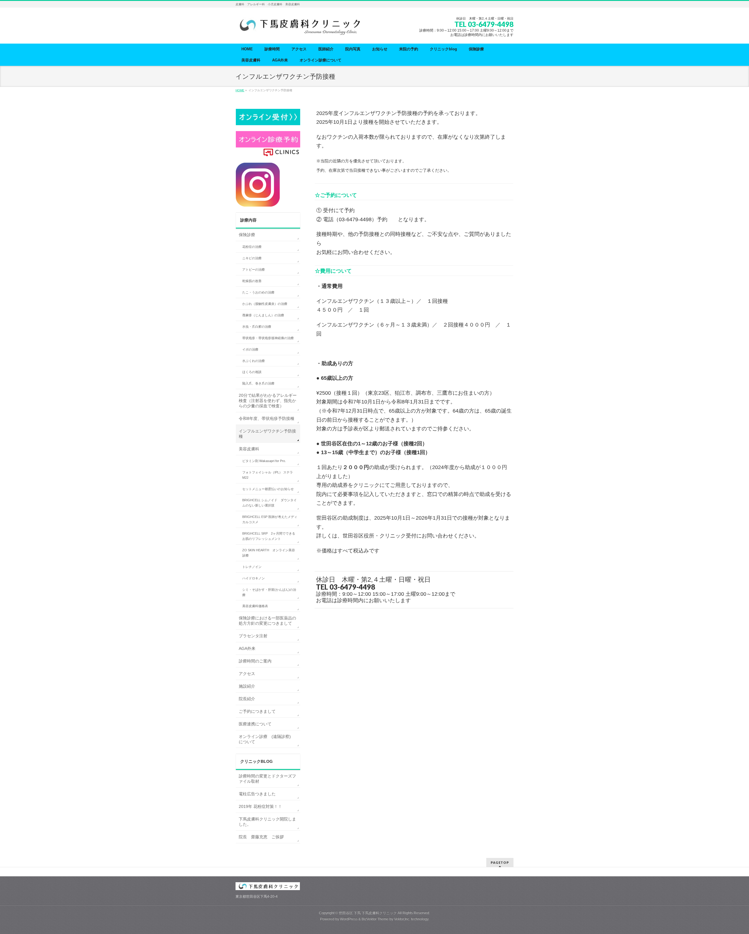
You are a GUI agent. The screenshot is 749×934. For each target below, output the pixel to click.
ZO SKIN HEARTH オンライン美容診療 (268, 552)
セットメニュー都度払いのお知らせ (268, 489)
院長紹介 (247, 698)
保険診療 (247, 234)
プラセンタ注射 (253, 635)
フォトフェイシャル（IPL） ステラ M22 (267, 475)
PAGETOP (500, 862)
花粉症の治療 (252, 246)
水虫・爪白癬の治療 (256, 326)
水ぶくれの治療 (253, 361)
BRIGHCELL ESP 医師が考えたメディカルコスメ (269, 519)
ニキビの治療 (252, 258)
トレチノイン (252, 567)
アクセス (247, 673)
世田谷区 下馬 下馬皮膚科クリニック (368, 913)
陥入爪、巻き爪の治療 (258, 383)
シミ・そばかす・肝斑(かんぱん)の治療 (269, 592)
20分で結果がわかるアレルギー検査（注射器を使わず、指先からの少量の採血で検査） (268, 400)
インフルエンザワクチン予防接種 (267, 434)
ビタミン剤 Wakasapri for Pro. (264, 461)
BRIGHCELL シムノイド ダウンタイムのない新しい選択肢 (269, 502)
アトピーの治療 (253, 269)
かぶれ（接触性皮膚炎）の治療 (264, 303)
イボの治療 (250, 349)
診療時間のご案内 (255, 661)
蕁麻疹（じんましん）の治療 (263, 315)
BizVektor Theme (375, 919)
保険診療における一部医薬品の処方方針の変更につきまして (267, 621)
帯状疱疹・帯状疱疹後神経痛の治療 (268, 338)
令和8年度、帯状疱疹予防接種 (266, 418)
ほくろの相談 (252, 372)
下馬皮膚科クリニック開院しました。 (267, 822)
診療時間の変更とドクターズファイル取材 (267, 779)
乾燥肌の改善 (252, 281)
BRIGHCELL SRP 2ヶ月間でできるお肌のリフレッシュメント (268, 536)
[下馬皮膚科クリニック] (301, 28)
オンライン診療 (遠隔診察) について (267, 739)
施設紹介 (247, 686)
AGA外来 (247, 648)
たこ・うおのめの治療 (258, 292)
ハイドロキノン (253, 578)
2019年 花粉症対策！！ (260, 806)
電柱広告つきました (257, 794)
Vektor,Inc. (402, 919)
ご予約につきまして (257, 711)
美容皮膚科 (249, 449)
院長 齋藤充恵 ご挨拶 (261, 837)
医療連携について (255, 724)
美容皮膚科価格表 (255, 606)
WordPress (349, 919)
